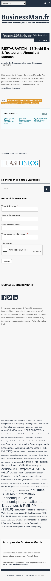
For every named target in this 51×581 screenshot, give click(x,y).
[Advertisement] (21, 371)
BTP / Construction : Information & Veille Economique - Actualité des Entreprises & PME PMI (25, 434)
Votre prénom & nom (11, 215)
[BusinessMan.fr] (25, 24)
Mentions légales (11, 564)
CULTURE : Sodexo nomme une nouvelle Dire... (25, 121)
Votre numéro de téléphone (14, 234)
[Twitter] (45, 3)
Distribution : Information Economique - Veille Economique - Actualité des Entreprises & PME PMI (25, 448)
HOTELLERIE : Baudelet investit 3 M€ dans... (9, 121)
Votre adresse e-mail (11, 225)
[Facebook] (49, 3)
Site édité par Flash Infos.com (14, 153)
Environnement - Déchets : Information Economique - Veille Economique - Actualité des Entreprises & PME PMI (22, 476)
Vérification (6, 243)
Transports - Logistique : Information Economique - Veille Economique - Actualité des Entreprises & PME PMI (24, 523)
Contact (24, 564)
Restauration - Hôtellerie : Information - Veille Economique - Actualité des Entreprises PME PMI (25, 36)
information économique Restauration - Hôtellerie (20, 103)
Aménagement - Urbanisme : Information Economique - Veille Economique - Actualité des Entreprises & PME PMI (25, 427)
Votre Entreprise (9, 206)
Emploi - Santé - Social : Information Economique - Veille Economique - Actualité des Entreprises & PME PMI (25, 458)
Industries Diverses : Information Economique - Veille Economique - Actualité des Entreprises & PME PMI (23, 499)
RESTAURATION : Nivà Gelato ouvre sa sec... (40, 120)
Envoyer (6, 261)
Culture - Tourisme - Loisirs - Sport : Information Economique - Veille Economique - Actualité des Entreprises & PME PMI (23, 441)
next (45, 40)
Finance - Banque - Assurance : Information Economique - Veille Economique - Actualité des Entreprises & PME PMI (24, 483)
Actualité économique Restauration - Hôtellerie (24, 100)
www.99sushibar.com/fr (11, 88)
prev (38, 40)
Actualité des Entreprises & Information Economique (21, 63)
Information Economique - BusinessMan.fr (20, 576)
